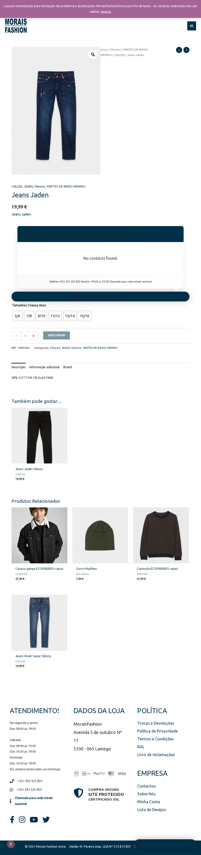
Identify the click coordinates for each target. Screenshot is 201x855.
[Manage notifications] (11, 844)
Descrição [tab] (18, 367)
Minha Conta (148, 802)
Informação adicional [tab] (44, 367)
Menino (116, 49)
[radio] (17, 316)
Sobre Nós (146, 794)
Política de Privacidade (157, 731)
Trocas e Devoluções (155, 723)
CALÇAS (119, 54)
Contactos (146, 786)
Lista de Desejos (151, 809)
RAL (140, 747)
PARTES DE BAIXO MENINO (66, 186)
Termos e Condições (155, 739)
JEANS (28, 186)
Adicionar (56, 335)
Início (104, 49)
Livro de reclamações (156, 754)
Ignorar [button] (106, 11)
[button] (100, 296)
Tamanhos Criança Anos (29, 305)
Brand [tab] (67, 367)
